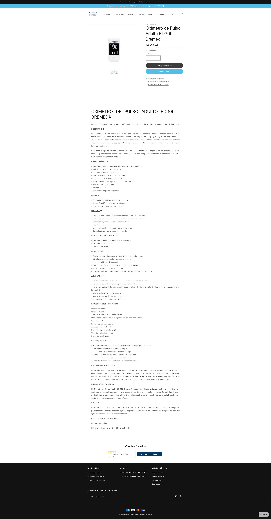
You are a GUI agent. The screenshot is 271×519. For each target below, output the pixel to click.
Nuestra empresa (94, 473)
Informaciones (157, 480)
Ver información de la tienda (158, 85)
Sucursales (156, 484)
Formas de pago (158, 473)
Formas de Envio (158, 477)
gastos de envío (166, 48)
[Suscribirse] (123, 496)
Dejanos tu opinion (149, 454)
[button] (172, 14)
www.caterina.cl (113, 418)
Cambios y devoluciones (97, 480)
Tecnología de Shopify (146, 514)
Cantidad (149, 54)
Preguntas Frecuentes (96, 477)
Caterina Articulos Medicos (131, 514)
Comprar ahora (164, 71)
